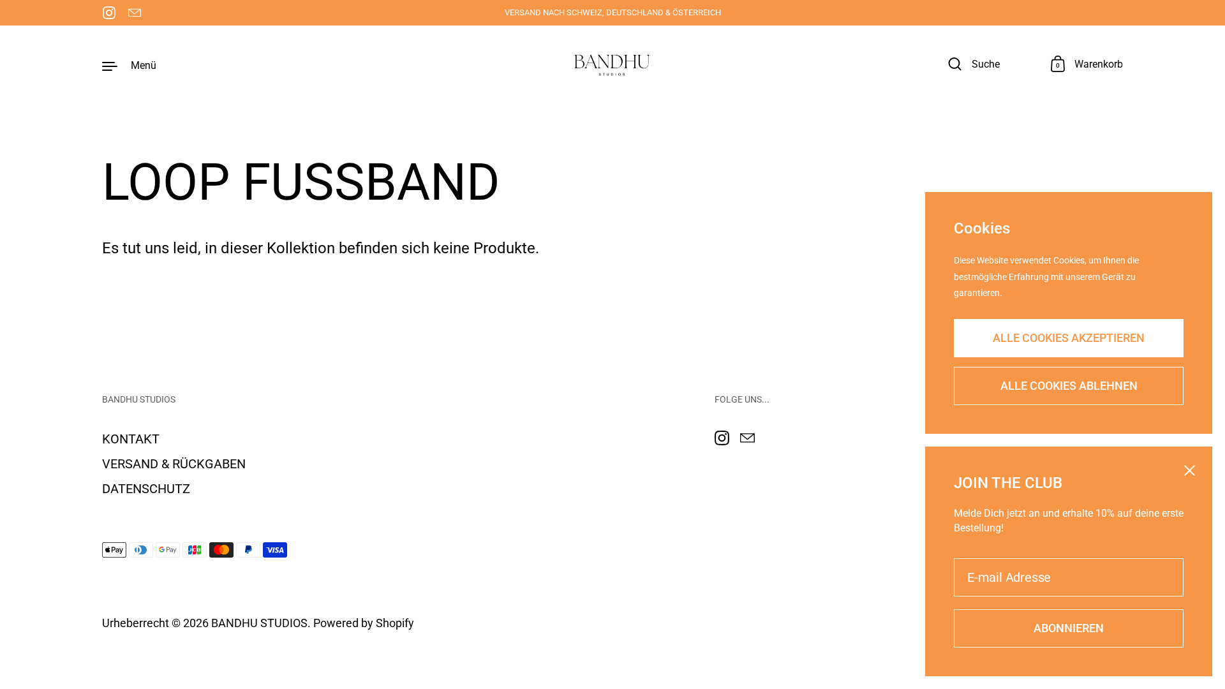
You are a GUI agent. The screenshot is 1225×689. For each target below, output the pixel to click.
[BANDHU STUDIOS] (612, 65)
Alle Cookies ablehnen (1069, 385)
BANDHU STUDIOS (259, 623)
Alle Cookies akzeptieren (1069, 337)
